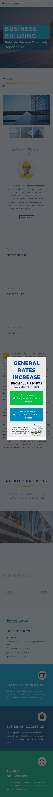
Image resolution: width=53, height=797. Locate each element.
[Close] (48, 354)
